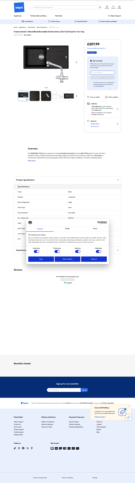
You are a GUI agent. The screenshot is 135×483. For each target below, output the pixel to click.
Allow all (94, 259)
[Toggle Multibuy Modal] (128, 417)
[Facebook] (23, 448)
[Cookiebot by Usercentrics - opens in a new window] (99, 222)
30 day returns (55, 21)
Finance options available (109, 21)
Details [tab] (67, 228)
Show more (31, 161)
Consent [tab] (40, 229)
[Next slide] (76, 62)
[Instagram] (19, 448)
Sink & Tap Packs (42, 27)
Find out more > (100, 417)
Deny (41, 259)
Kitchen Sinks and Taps (38, 16)
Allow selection (68, 259)
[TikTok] (15, 448)
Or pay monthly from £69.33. (96, 48)
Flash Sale (58, 16)
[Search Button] (99, 7)
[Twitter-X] (28, 448)
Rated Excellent (82, 21)
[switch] (57, 251)
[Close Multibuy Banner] (129, 406)
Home (16, 27)
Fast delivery (29, 21)
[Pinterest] (32, 448)
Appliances (18, 16)
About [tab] (95, 228)
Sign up (102, 77)
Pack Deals (31, 27)
